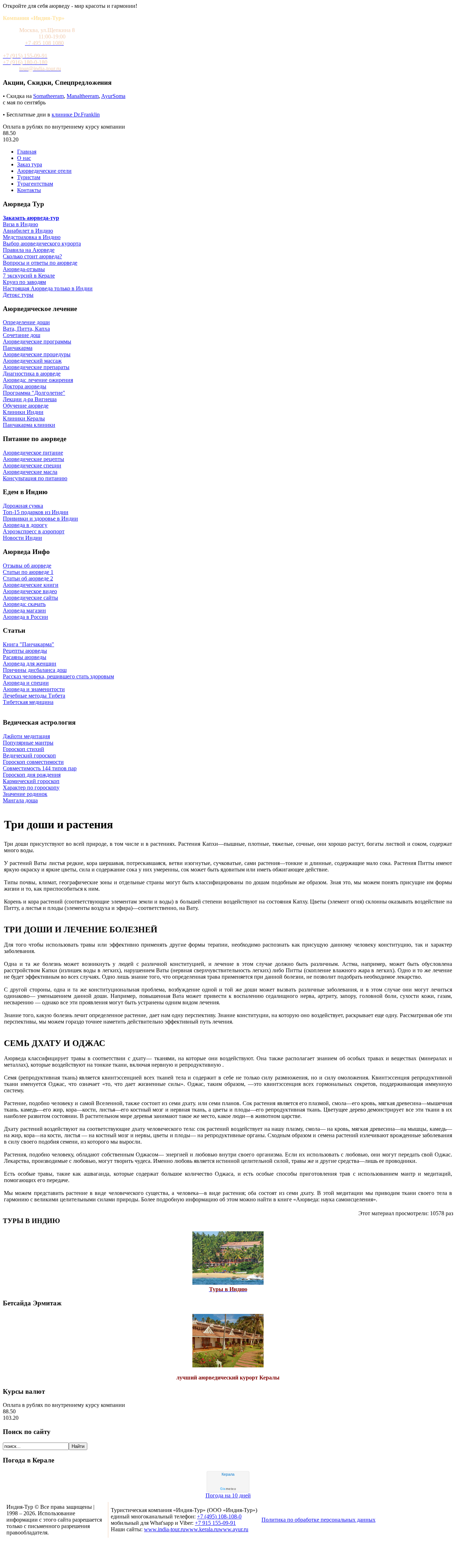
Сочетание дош (21, 335)
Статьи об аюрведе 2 (28, 578)
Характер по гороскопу (31, 788)
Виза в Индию (20, 224)
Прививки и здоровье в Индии (40, 519)
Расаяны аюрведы (24, 657)
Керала (228, 1474)
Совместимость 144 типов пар (40, 768)
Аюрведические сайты (30, 598)
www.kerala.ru (202, 1529)
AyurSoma (113, 96)
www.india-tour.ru (164, 1529)
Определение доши (26, 322)
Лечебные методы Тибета (34, 696)
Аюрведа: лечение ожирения (38, 380)
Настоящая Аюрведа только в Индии (48, 288)
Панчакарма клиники (29, 425)
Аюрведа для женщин (29, 664)
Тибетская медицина (28, 702)
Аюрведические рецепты (33, 459)
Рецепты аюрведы (25, 651)
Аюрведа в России (25, 617)
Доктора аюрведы (24, 386)
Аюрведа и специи (26, 683)
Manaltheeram (83, 96)
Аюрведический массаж (32, 361)
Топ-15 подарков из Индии (35, 512)
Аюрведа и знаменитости (34, 689)
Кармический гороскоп (31, 781)
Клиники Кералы (24, 418)
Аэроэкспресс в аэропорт (33, 531)
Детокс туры (18, 295)
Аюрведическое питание (33, 453)
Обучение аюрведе (25, 406)
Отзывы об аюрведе (27, 566)
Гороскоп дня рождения (32, 775)
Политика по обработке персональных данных (318, 1520)
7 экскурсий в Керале (29, 276)
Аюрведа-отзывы (24, 269)
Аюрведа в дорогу (25, 525)
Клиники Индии (23, 412)
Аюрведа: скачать (24, 604)
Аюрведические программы (37, 341)
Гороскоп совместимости (33, 762)
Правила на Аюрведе (29, 250)
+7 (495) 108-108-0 (219, 1516)
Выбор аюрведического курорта (42, 243)
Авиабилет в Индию (28, 231)
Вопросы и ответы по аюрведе (40, 263)
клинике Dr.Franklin (76, 115)
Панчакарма (17, 348)
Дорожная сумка (23, 506)
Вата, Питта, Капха (26, 329)
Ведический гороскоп (29, 755)
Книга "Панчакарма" (28, 644)
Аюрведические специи (32, 465)
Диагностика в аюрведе (32, 374)
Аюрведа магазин (24, 610)
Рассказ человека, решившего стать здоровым (58, 676)
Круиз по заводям (24, 282)
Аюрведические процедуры (37, 354)
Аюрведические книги (30, 585)
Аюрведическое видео (30, 591)
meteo (228, 1489)
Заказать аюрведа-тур (31, 218)
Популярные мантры (28, 743)
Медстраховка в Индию (32, 237)
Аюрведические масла (30, 472)
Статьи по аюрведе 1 (28, 572)
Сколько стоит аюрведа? (32, 256)
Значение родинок (25, 794)
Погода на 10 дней (228, 1495)
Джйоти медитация (26, 736)
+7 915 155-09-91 (215, 1523)
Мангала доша (20, 800)
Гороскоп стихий (23, 749)
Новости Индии (22, 538)
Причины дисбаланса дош (35, 670)
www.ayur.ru (233, 1529)
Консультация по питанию (35, 478)
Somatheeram (48, 96)
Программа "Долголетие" (34, 393)
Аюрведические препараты (36, 367)
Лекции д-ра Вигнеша (30, 399)
